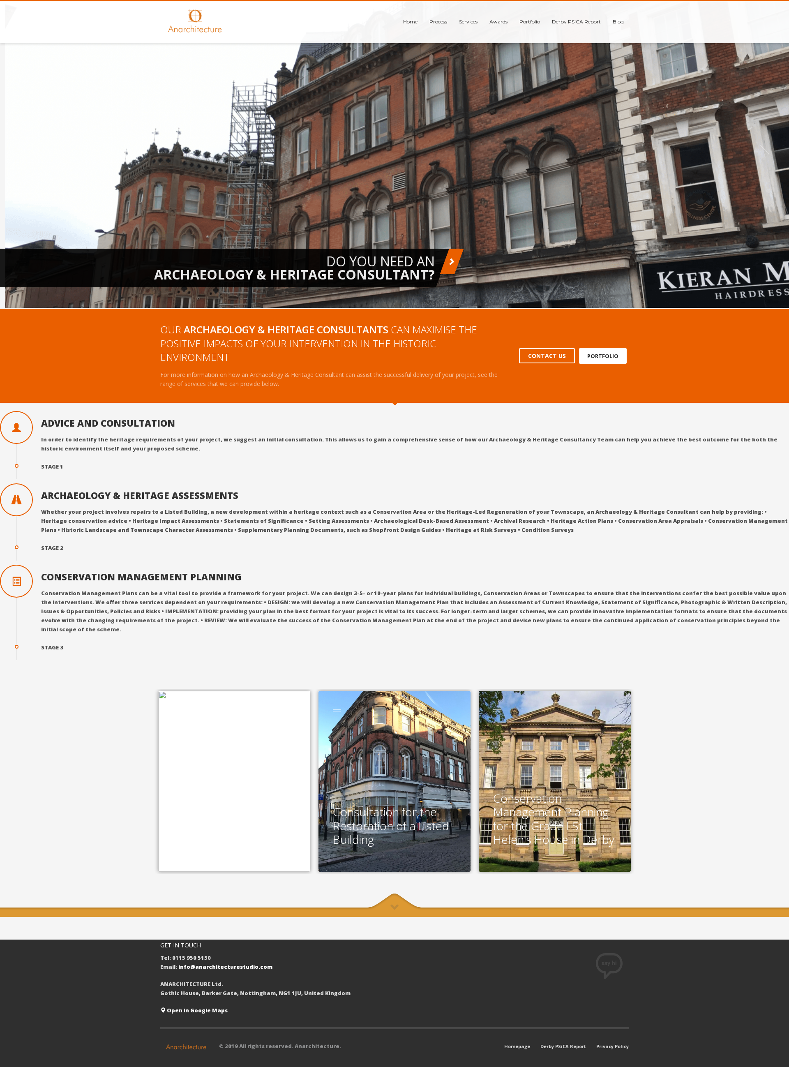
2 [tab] (397, 298)
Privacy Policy (612, 1046)
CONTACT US (547, 356)
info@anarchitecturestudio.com (225, 966)
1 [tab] (391, 298)
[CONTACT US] (452, 261)
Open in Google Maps (197, 1010)
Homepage (517, 1046)
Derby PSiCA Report (563, 1046)
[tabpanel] (394, 154)
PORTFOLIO (602, 355)
